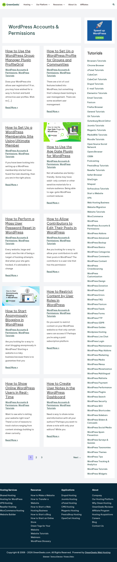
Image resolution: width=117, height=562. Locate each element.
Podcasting (93, 161)
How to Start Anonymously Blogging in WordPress (16, 317)
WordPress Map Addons (99, 350)
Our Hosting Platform (102, 499)
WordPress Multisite (97, 378)
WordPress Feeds (96, 309)
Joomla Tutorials (95, 125)
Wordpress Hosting (96, 332)
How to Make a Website (43, 495)
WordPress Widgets (97, 473)
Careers (96, 518)
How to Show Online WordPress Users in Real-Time (20, 390)
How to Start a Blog (41, 514)
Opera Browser (94, 151)
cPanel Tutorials (95, 70)
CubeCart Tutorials (97, 79)
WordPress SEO (95, 406)
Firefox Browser (95, 107)
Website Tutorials (96, 212)
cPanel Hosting (69, 503)
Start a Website (95, 193)
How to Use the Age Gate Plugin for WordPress (60, 151)
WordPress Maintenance (99, 346)
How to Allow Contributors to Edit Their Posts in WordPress (62, 225)
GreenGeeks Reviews (102, 507)
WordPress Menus (96, 364)
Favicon (91, 102)
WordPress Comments (98, 256)
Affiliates (84, 4)
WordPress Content (97, 261)
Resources (57, 4)
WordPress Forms (96, 313)
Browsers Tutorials (96, 61)
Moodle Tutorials (95, 139)
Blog (94, 522)
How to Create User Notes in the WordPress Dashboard (61, 390)
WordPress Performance (99, 387)
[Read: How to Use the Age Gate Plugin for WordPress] (62, 131)
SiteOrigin (92, 179)
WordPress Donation (97, 285)
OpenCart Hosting (70, 518)
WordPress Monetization (99, 369)
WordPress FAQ (95, 299)
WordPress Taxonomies (99, 447)
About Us (72, 4)
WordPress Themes (96, 452)
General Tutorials (96, 111)
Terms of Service (56, 557)
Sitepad (91, 184)
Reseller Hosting (8, 507)
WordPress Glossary (41, 541)
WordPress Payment (97, 382)
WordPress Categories (98, 252)
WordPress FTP (94, 318)
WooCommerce (95, 216)
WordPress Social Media (99, 427)
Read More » (11, 107)
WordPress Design (96, 281)
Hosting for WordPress (11, 499)
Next (77, 457)
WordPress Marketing (98, 355)
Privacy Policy (69, 557)
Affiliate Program (100, 510)
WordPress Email (95, 290)
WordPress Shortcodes (98, 410)
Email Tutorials (94, 98)
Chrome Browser (95, 65)
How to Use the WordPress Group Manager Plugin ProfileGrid (19, 58)
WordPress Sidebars (97, 415)
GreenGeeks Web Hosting (97, 552)
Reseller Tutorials (96, 170)
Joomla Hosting (69, 499)
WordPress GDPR (95, 322)
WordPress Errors (95, 295)
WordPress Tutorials (97, 469)
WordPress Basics (96, 247)
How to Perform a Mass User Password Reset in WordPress (20, 225)
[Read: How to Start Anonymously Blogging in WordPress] (21, 295)
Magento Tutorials (96, 130)
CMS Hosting (67, 507)
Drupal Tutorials (95, 84)
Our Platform (41, 4)
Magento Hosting (70, 510)
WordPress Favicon (96, 304)
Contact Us (98, 526)
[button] (31, 4)
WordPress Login (95, 341)
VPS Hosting (6, 503)
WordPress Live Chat (97, 336)
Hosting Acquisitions (102, 514)
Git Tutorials (93, 116)
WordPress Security (97, 401)
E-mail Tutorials (95, 88)
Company (97, 495)
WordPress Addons (96, 233)
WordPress (92, 221)
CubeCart (92, 74)
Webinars (35, 537)
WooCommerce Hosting (12, 510)
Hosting (27, 4)
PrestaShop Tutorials (98, 165)
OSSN (90, 156)
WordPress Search (96, 396)
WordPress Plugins (96, 392)
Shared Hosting (8, 495)
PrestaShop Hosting (71, 514)
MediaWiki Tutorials (97, 135)
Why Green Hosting (101, 503)
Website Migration (96, 207)
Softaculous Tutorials (98, 188)
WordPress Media (96, 359)
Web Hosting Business (98, 202)
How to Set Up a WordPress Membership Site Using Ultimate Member (19, 136)
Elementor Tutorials (97, 93)
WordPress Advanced (98, 238)
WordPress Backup (96, 242)
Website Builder (8, 514)
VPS (89, 198)
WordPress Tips (95, 456)
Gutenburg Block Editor (99, 121)
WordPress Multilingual (98, 373)
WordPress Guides (96, 327)
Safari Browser (94, 175)
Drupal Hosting (68, 495)
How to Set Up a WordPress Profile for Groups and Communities (61, 58)
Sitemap (46, 557)
